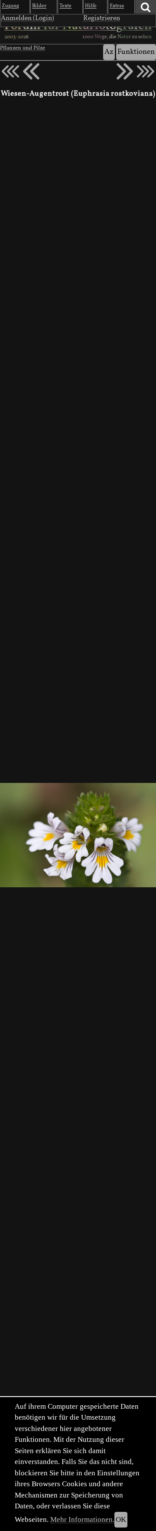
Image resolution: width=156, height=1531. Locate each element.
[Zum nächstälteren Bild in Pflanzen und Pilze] (124, 71)
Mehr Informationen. (82, 1519)
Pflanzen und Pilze (22, 48)
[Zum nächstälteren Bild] (145, 71)
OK (121, 1519)
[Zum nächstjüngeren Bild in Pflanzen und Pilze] (31, 71)
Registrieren (101, 18)
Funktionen (136, 52)
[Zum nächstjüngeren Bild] (10, 71)
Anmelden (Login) (27, 18)
